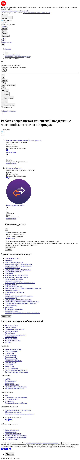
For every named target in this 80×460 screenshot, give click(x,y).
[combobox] (10, 65)
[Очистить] (4, 70)
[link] (4, 33)
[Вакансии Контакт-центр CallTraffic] (42, 191)
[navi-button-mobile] (3, 44)
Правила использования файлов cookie (36, 13)
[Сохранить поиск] (3, 75)
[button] (3, 38)
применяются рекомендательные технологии (42, 443)
